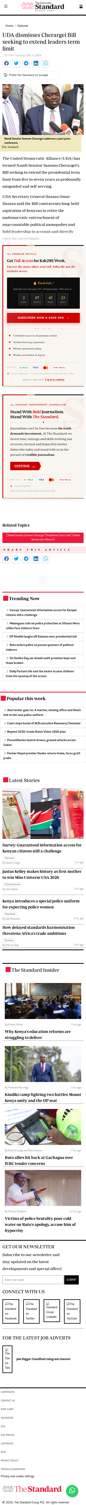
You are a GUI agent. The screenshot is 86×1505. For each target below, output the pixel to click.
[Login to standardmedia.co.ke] (80, 6)
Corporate (8, 1392)
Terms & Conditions (13, 1469)
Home (9, 26)
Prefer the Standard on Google (28, 75)
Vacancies (7, 1418)
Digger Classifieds (33, 1359)
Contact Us (8, 1401)
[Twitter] (33, 1311)
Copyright (7, 1444)
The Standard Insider (35, 970)
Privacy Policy (10, 1461)
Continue (24, 466)
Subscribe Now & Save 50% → (43, 317)
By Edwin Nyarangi (15, 55)
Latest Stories (24, 780)
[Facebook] (12, 1311)
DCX (3, 1426)
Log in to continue (55, 379)
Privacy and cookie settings (17, 1476)
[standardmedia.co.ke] (43, 6)
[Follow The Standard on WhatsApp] (72, 1491)
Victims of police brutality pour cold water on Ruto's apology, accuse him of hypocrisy (40, 1224)
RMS (3, 1452)
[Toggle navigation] (5, 7)
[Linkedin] (54, 1311)
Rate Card (7, 1409)
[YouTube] (74, 1311)
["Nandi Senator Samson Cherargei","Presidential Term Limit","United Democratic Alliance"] (43, 537)
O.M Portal (8, 1435)
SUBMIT (71, 1279)
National (22, 26)
